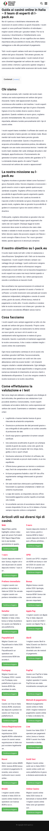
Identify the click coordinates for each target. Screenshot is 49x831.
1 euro (5, 555)
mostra (16, 79)
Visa (4, 700)
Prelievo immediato (11, 581)
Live (28, 726)
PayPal (29, 670)
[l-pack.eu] (9, 3)
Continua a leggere (10, 549)
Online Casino (32, 789)
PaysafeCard (8, 638)
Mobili (5, 789)
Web (4, 525)
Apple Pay (30, 611)
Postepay (6, 670)
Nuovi (4, 759)
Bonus (29, 581)
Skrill (28, 638)
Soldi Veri (31, 759)
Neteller (5, 611)
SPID (28, 555)
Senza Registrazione (11, 726)
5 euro (29, 525)
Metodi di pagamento (36, 700)
